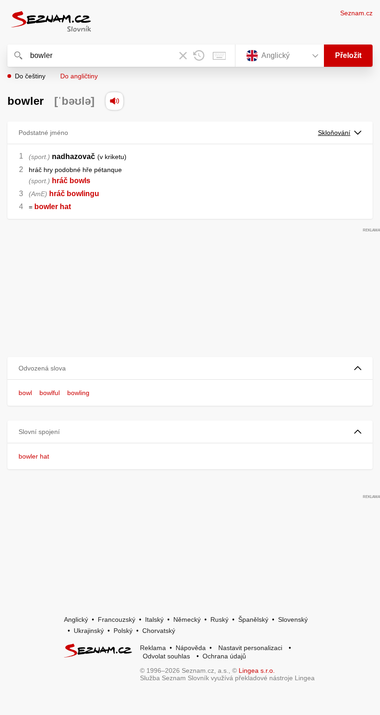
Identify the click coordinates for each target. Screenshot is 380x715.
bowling (78, 392)
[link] (33, 207)
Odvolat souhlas (166, 656)
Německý (187, 619)
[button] (190, 368)
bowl (25, 392)
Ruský (219, 619)
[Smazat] (183, 56)
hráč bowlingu (74, 194)
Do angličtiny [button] (79, 76)
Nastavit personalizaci (250, 647)
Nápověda (191, 647)
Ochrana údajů (224, 656)
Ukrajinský (89, 630)
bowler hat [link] (52, 207)
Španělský (253, 619)
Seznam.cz (356, 13)
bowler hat (34, 456)
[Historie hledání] (199, 56)
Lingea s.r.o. (257, 670)
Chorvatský (158, 630)
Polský (123, 630)
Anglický (76, 619)
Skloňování (334, 132)
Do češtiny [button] (30, 76)
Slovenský (293, 619)
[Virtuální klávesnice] (219, 56)
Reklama (153, 647)
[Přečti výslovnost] (114, 101)
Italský (154, 619)
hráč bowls (71, 181)
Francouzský (116, 619)
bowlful (49, 392)
